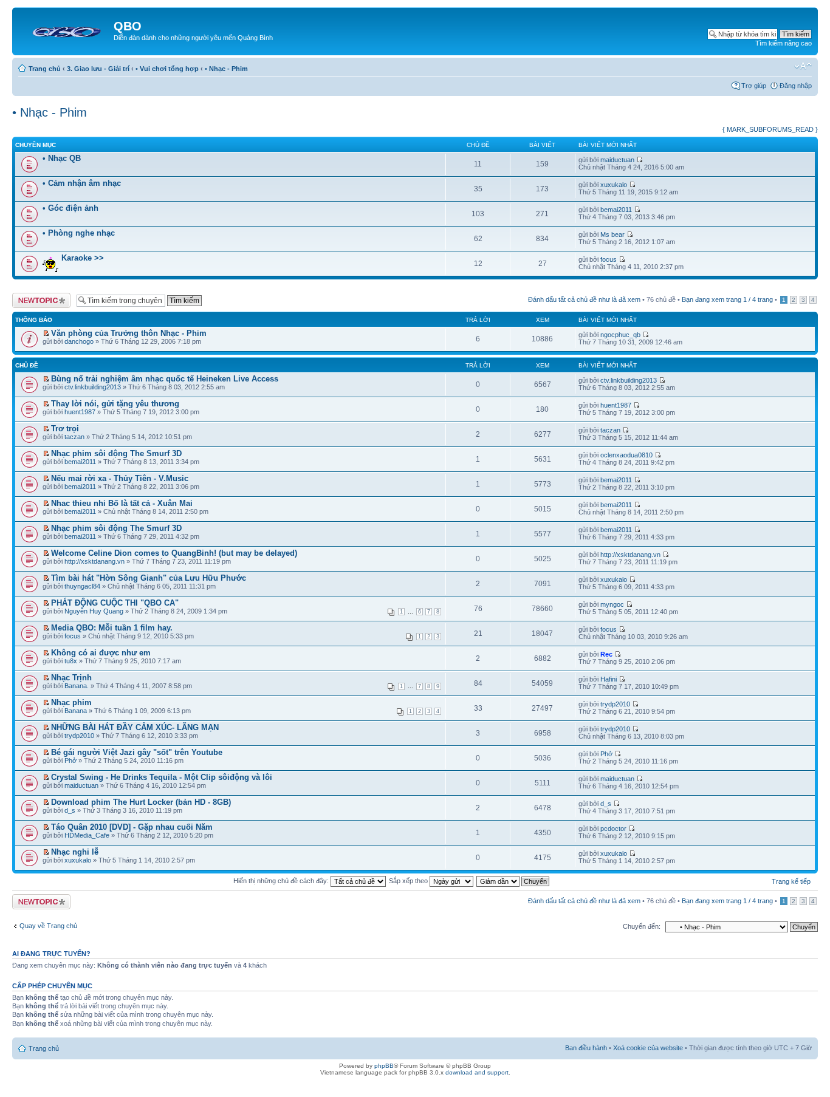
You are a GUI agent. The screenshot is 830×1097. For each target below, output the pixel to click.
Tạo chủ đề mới (35, 296)
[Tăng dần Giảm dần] (513, 880)
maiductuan (617, 159)
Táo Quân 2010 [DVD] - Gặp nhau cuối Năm (132, 827)
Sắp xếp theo (409, 880)
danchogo (79, 341)
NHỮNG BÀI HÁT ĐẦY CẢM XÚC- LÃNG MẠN (135, 727)
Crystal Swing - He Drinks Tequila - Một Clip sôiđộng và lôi (161, 777)
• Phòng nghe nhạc (79, 233)
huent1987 (79, 411)
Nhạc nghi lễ (74, 851)
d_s (69, 810)
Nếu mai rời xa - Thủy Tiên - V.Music (119, 478)
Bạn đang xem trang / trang (727, 299)
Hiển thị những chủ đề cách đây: (282, 880)
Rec (606, 654)
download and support (477, 1072)
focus (608, 259)
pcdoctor (613, 828)
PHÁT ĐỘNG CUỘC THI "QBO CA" (115, 602)
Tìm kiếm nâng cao (783, 43)
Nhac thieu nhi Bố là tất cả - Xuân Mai (122, 503)
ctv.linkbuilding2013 (92, 387)
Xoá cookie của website (648, 1047)
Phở (70, 760)
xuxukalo (613, 184)
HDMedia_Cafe (86, 835)
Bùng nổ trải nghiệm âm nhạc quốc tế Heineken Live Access (164, 378)
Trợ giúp (753, 85)
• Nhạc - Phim (226, 68)
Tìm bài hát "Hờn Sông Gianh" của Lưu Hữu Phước (148, 578)
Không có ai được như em (101, 652)
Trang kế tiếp (791, 881)
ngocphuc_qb (620, 334)
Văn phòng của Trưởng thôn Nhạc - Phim (129, 333)
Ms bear (612, 234)
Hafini (608, 679)
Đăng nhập (796, 85)
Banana (75, 710)
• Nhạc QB (62, 158)
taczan (74, 436)
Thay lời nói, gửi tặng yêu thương (115, 403)
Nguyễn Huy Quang (93, 611)
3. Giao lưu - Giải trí (98, 68)
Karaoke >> (82, 257)
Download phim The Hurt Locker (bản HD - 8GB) (141, 802)
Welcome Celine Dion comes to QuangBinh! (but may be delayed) (174, 553)
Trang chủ (45, 68)
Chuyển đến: (641, 926)
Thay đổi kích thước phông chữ (803, 66)
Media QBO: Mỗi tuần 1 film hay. (112, 627)
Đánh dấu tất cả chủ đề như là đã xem (584, 299)
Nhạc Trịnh (71, 677)
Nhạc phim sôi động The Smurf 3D (116, 453)
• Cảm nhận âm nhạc (82, 183)
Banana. (76, 685)
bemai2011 (616, 209)
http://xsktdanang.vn (94, 561)
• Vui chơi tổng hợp (167, 68)
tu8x (70, 661)
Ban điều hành (586, 1047)
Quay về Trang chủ (48, 925)
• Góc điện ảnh (70, 208)
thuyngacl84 (82, 586)
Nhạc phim (71, 702)
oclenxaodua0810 (626, 455)
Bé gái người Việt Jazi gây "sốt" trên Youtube (136, 752)
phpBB (384, 1065)
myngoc (612, 604)
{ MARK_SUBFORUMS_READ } (770, 129)
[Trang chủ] (64, 29)
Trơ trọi (65, 428)
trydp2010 (615, 704)
